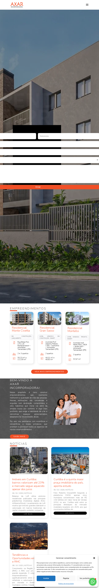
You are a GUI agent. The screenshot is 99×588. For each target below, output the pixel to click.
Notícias (28, 493)
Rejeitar (66, 578)
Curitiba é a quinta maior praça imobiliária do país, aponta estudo (69, 482)
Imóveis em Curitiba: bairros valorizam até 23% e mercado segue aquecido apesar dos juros (28, 484)
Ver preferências (86, 578)
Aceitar (46, 578)
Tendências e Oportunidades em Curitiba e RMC (28, 558)
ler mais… (29, 514)
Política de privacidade (66, 584)
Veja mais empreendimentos (49, 372)
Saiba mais (19, 437)
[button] (94, 558)
